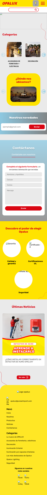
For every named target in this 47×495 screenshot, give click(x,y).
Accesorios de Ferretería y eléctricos (14, 63)
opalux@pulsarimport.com (21, 401)
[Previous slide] (3, 55)
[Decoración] (32, 49)
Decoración (33, 61)
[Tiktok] (26, 483)
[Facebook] (20, 476)
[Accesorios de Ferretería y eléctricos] (14, 49)
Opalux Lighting (13, 459)
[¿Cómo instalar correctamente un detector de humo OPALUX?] (23, 334)
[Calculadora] (36, 3)
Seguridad (11, 463)
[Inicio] (9, 3)
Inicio (9, 413)
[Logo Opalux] (23, 392)
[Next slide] (44, 55)
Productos (11, 421)
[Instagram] (20, 483)
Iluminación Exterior (15, 448)
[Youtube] (26, 476)
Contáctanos (12, 428)
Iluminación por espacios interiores (20, 452)
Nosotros (10, 417)
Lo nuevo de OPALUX (15, 437)
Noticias (10, 424)
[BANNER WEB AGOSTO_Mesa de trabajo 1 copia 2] (23, 28)
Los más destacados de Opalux (19, 456)
